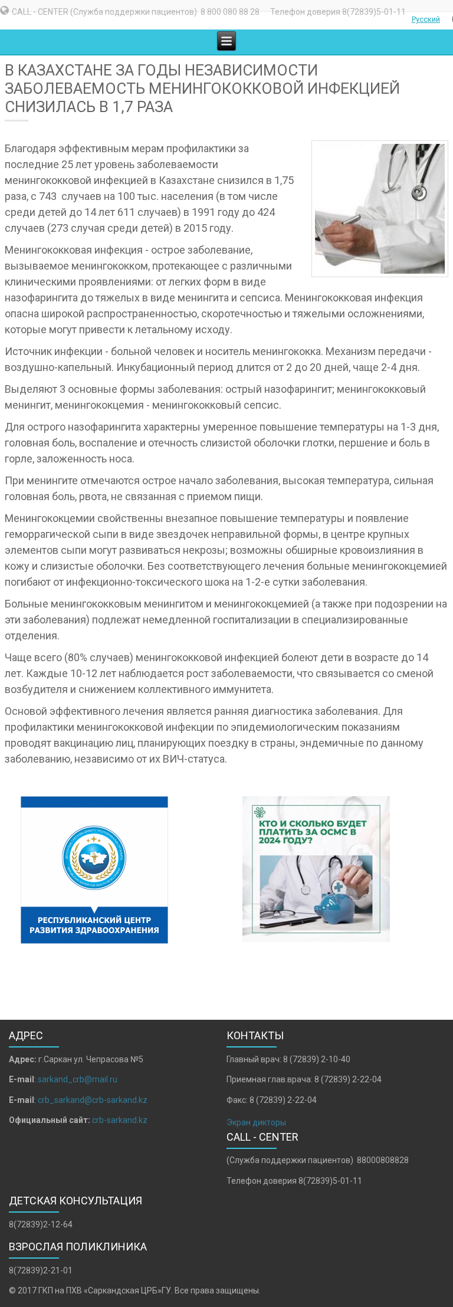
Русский (426, 19)
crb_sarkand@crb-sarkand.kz (92, 1100)
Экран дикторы (256, 1122)
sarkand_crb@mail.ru (77, 1079)
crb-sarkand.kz (119, 1120)
